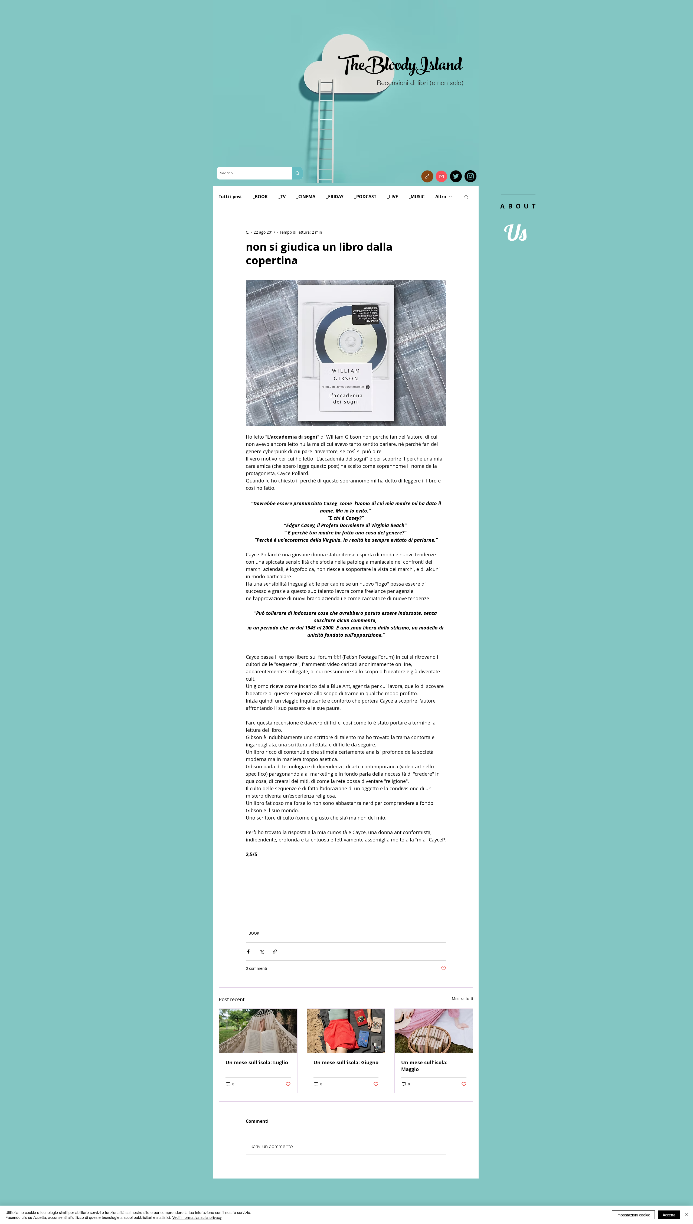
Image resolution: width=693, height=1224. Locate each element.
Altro (440, 196)
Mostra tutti (462, 998)
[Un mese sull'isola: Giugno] (346, 1031)
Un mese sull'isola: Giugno (345, 1062)
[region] (517, 313)
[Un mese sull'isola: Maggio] (434, 1031)
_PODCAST (365, 196)
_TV (282, 196)
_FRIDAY (335, 196)
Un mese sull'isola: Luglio (256, 1062)
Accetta (669, 1215)
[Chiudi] (686, 1215)
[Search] (297, 173)
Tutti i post (230, 196)
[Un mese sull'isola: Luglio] (258, 1031)
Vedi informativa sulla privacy (197, 1217)
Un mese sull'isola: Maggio (424, 1066)
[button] (427, 176)
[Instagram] (470, 176)
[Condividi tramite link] (274, 951)
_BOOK (260, 196)
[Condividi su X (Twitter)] (261, 951)
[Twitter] (456, 176)
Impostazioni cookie (633, 1215)
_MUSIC (416, 196)
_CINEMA (305, 196)
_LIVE (392, 196)
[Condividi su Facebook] (248, 951)
